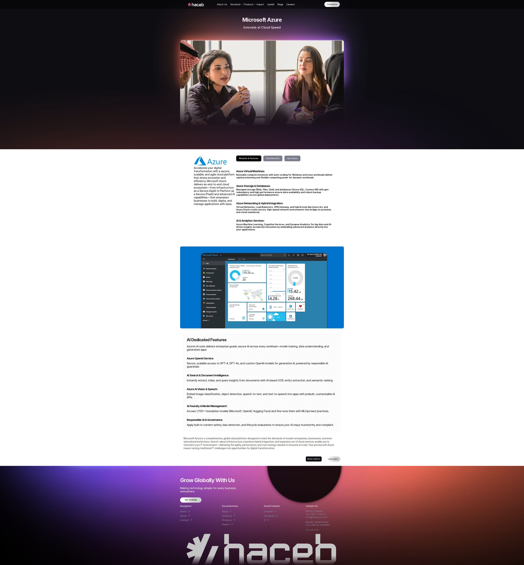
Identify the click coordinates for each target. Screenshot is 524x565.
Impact (260, 4)
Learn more (333, 459)
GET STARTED (191, 500)
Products (248, 4)
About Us (222, 4)
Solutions (235, 4)
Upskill (270, 4)
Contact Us (332, 4)
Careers (290, 4)
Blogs (280, 4)
